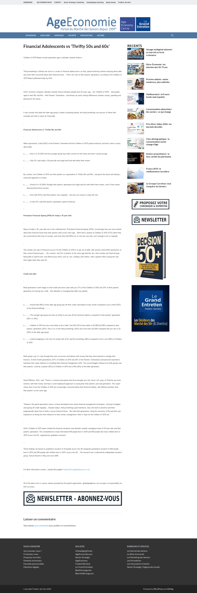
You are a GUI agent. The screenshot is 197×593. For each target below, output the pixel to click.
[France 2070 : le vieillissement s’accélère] (135, 169)
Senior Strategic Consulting (74, 2)
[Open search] (172, 35)
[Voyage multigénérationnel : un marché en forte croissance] (135, 49)
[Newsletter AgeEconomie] (72, 505)
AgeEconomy (111, 2)
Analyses (45, 35)
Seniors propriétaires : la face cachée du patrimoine (158, 155)
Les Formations (134, 560)
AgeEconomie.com (83, 554)
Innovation (86, 35)
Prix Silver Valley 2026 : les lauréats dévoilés (159, 125)
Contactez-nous (30, 554)
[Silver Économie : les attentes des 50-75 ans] (135, 64)
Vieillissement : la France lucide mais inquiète (158, 95)
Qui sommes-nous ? (32, 551)
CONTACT (57, 2)
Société (72, 35)
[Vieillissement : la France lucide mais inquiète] (135, 94)
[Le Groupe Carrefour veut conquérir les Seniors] (135, 184)
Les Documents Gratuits (138, 563)
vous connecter (41, 525)
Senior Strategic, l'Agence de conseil (143, 567)
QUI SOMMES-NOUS (44, 2)
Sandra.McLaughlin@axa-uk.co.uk (76, 470)
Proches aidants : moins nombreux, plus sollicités (158, 80)
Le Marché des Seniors (137, 551)
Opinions (59, 35)
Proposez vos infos (32, 557)
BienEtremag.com (83, 570)
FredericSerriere (82, 563)
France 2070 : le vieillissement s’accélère (157, 170)
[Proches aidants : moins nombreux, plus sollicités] (135, 79)
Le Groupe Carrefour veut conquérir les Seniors (158, 185)
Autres (100, 35)
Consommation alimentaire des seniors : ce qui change (159, 110)
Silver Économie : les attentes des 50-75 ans (157, 65)
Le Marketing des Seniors (138, 557)
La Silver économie (135, 554)
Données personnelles (33, 563)
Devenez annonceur (32, 560)
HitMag (170, 589)
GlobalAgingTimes (83, 551)
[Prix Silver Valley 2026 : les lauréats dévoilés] (135, 124)
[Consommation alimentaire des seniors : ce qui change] (135, 109)
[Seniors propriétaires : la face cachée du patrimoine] (135, 154)
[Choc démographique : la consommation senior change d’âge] (135, 139)
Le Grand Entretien (84, 567)
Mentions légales (31, 567)
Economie (31, 35)
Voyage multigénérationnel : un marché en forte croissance (159, 52)
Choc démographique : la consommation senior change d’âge (157, 142)
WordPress (158, 589)
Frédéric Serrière (124, 2)
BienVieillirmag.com (84, 573)
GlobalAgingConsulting (95, 2)
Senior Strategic (82, 557)
